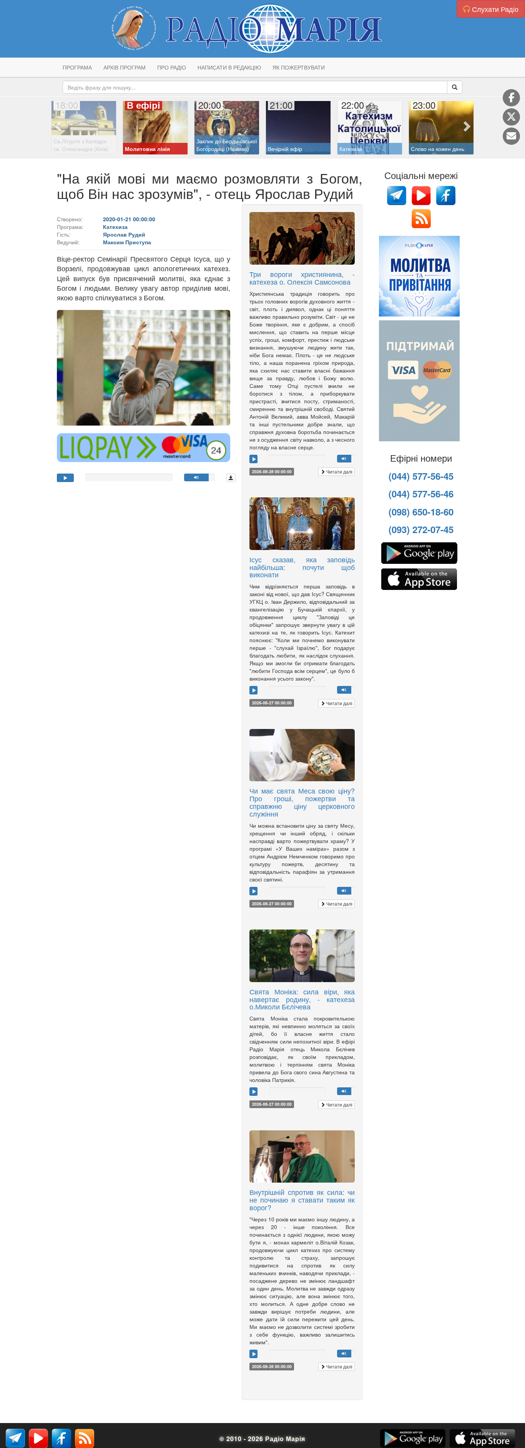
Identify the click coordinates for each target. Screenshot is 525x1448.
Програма (77, 67)
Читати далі (338, 471)
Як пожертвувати (298, 67)
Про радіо (171, 67)
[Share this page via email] (511, 136)
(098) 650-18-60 (421, 511)
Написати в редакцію (229, 67)
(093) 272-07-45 (421, 529)
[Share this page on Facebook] (511, 97)
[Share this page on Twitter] (511, 117)
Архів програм (124, 67)
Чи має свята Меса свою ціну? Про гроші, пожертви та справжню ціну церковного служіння (302, 801)
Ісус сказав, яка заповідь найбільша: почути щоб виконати (302, 567)
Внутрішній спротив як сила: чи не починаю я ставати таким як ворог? (302, 1199)
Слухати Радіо (494, 9)
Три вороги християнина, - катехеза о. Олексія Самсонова (302, 278)
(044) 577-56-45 (421, 475)
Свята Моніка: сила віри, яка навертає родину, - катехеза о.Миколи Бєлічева (302, 999)
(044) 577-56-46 (421, 493)
